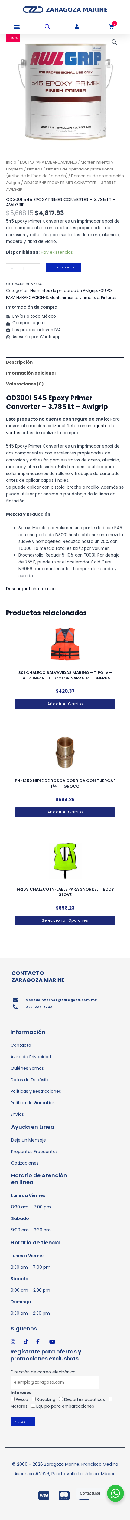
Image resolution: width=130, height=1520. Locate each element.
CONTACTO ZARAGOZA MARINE (38, 976)
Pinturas (34, 169)
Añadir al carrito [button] (65, 703)
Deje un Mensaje (28, 1140)
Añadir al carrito (63, 267)
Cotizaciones (25, 1163)
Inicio (11, 162)
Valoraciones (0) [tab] (25, 384)
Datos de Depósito (30, 1080)
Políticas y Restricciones (36, 1091)
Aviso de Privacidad (31, 1057)
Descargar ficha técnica (31, 589)
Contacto (21, 1045)
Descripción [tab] (19, 362)
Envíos (17, 1114)
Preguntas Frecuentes (34, 1151)
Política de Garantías (33, 1103)
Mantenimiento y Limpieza (74, 297)
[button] (16, 27)
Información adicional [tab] (31, 373)
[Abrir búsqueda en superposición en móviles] (47, 26)
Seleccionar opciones (65, 920)
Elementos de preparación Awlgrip (63, 290)
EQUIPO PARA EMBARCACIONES (48, 162)
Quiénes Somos (27, 1068)
